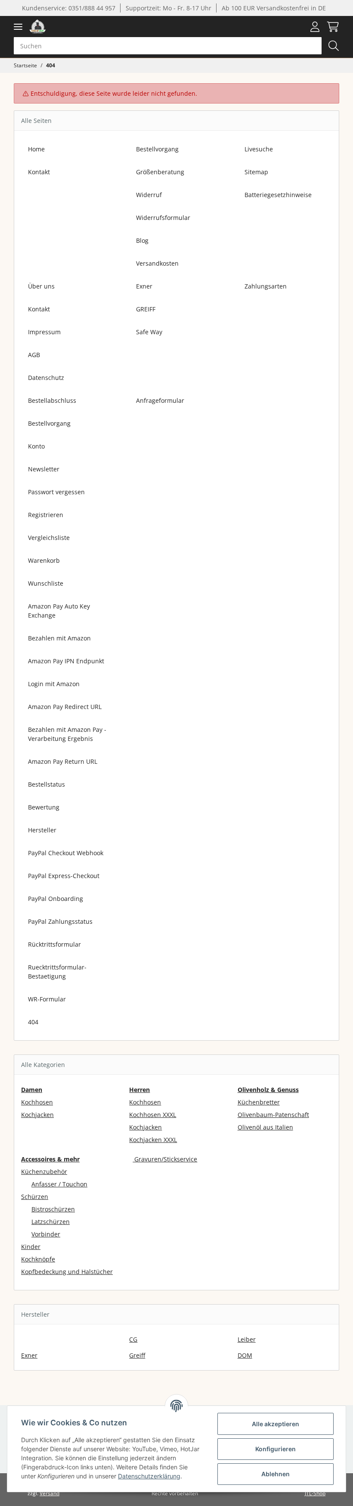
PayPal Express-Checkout (63, 876)
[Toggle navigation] (18, 26)
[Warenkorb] (331, 26)
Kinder (30, 1246)
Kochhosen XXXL (152, 1115)
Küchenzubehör (44, 1171)
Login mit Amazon (54, 684)
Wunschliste (45, 583)
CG (133, 1339)
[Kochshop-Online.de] (37, 26)
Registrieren (45, 515)
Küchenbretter (259, 1102)
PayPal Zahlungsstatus (60, 921)
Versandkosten (157, 263)
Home (36, 149)
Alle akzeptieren (275, 1424)
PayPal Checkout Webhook (65, 853)
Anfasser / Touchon (59, 1184)
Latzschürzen (50, 1221)
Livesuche (259, 149)
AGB (34, 355)
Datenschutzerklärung (149, 1476)
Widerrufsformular (163, 217)
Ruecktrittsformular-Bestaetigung (57, 971)
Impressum (44, 332)
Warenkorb (44, 560)
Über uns (41, 286)
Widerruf (149, 195)
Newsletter (43, 469)
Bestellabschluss (52, 400)
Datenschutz (46, 377)
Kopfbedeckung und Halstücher (67, 1272)
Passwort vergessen (56, 492)
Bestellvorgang (157, 149)
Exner (144, 286)
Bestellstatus (46, 784)
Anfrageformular (160, 400)
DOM (245, 1355)
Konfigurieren (275, 1449)
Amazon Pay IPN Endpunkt (66, 661)
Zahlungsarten (266, 286)
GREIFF (145, 309)
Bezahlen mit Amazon (59, 638)
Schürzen (34, 1196)
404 (33, 1022)
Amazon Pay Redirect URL (65, 707)
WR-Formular (47, 999)
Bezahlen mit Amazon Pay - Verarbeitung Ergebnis (67, 734)
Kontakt (39, 172)
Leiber (247, 1339)
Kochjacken (37, 1115)
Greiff (137, 1355)
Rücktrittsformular (54, 944)
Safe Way (149, 332)
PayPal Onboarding (55, 898)
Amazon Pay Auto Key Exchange (59, 610)
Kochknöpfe (38, 1259)
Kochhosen (37, 1102)
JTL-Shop (315, 1493)
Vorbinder (45, 1234)
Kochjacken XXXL (153, 1140)
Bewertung (43, 807)
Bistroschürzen (53, 1209)
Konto (36, 446)
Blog (142, 240)
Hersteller (42, 830)
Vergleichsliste (49, 537)
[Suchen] (333, 45)
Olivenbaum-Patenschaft (273, 1115)
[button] (315, 26)
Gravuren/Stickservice (165, 1159)
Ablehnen (275, 1474)
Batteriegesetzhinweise (278, 195)
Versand (49, 1493)
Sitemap (256, 172)
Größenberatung (160, 172)
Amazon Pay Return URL (62, 761)
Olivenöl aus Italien (265, 1127)
